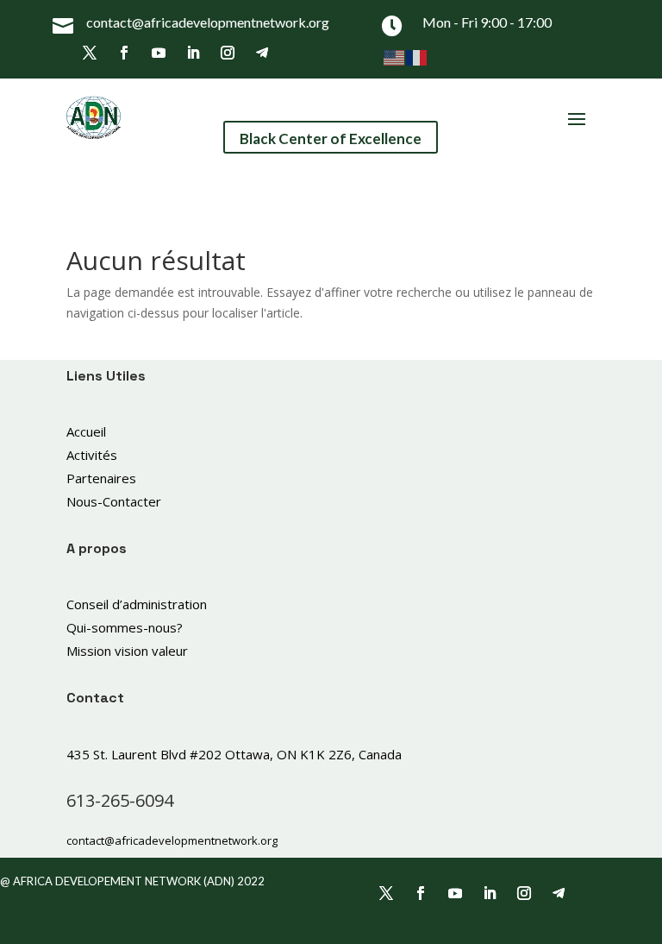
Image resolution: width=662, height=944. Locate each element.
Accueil (86, 431)
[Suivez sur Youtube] (158, 52)
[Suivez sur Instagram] (227, 52)
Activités (91, 454)
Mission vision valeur (127, 650)
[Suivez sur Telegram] (262, 52)
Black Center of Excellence (331, 138)
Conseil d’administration (136, 604)
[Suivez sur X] (89, 52)
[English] (395, 56)
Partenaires (101, 478)
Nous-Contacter (113, 501)
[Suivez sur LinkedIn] (193, 52)
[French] (417, 56)
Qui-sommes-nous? (124, 627)
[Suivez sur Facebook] (124, 52)
